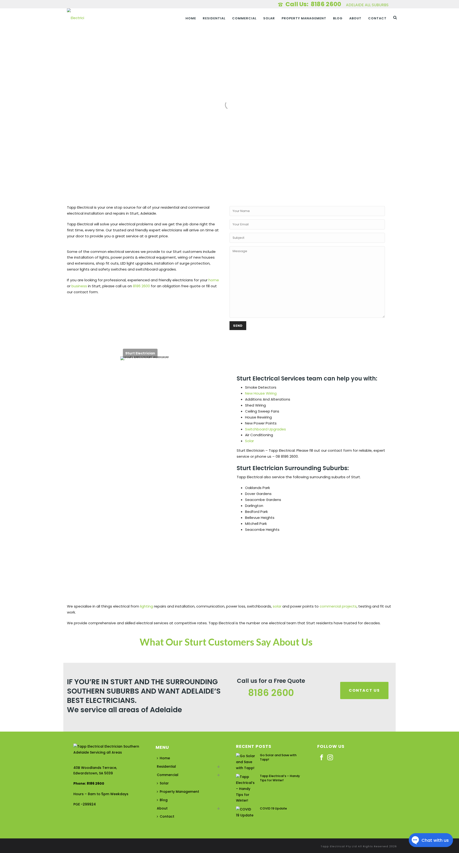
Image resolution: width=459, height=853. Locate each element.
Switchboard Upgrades (265, 429)
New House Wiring (261, 393)
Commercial (244, 18)
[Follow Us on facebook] (321, 758)
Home (191, 18)
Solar (269, 18)
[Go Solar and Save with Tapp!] (245, 762)
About (355, 18)
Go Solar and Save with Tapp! (278, 757)
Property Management (304, 18)
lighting (146, 606)
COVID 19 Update (273, 808)
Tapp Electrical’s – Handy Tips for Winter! (280, 778)
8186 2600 (326, 4)
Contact (377, 18)
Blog (338, 18)
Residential (214, 18)
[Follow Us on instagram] (330, 758)
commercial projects (338, 606)
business (79, 285)
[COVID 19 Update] (245, 812)
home (213, 280)
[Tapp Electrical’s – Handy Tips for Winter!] (245, 789)
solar (277, 606)
